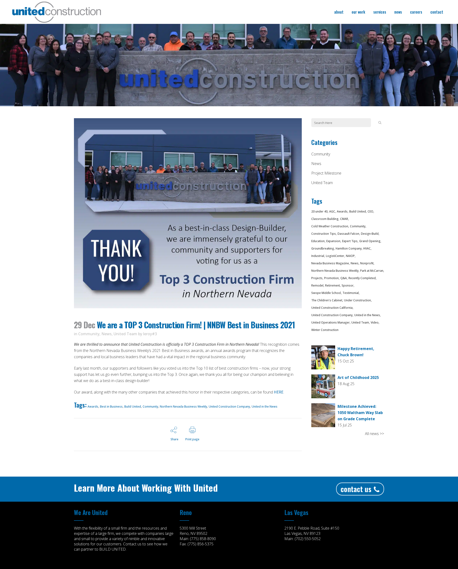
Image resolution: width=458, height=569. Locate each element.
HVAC (367, 248)
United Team (125, 333)
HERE (278, 392)
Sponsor (348, 285)
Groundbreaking (322, 248)
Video (375, 322)
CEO (370, 211)
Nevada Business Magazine (330, 263)
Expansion (333, 241)
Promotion (331, 278)
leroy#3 (150, 333)
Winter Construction (324, 330)
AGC (332, 211)
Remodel (317, 285)
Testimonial (351, 293)
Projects (317, 278)
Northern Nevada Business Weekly (183, 406)
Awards (93, 406)
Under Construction (357, 300)
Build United (132, 406)
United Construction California (332, 308)
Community (88, 333)
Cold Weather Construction (329, 226)
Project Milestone (326, 173)
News (106, 333)
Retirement (332, 285)
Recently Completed (362, 278)
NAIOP (350, 256)
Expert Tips (350, 241)
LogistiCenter (335, 256)
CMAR (344, 219)
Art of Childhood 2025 (358, 377)
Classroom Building (324, 219)
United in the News (264, 406)
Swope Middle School (326, 293)
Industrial (317, 256)
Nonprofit (367, 263)
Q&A (343, 278)
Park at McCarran (371, 271)
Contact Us (356, 489)
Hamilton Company (349, 248)
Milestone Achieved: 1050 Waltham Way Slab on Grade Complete (360, 412)
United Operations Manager (330, 322)
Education (318, 241)
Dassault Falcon (348, 234)
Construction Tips (323, 234)
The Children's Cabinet (326, 300)
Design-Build (370, 234)
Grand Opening (369, 241)
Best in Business (111, 406)
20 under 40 (319, 211)
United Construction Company (229, 406)
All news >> (374, 433)
